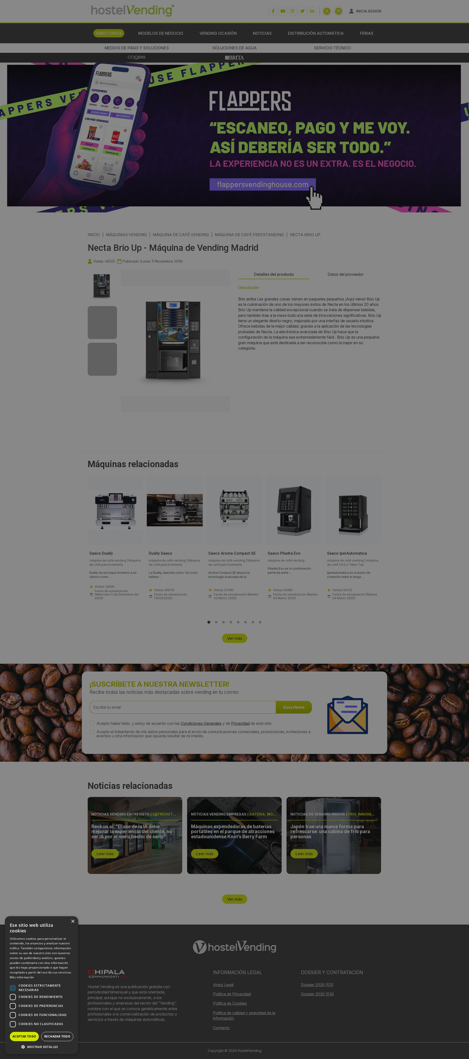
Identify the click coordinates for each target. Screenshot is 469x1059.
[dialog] (234, 529)
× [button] (73, 921)
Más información (22, 977)
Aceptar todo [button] (24, 1036)
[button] (41, 1046)
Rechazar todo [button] (57, 1036)
